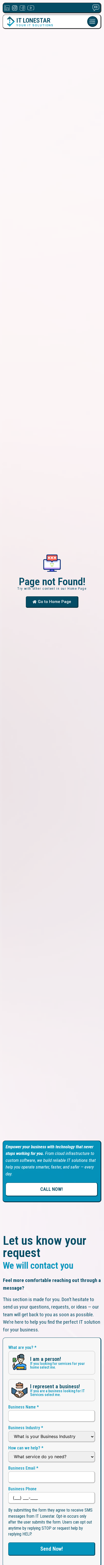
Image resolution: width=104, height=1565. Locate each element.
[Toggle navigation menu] (92, 21)
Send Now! (51, 1549)
